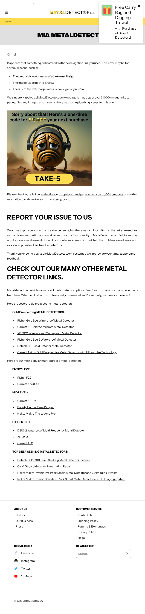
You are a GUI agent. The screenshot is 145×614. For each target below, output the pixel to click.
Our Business (24, 521)
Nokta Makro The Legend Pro (36, 413)
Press (19, 526)
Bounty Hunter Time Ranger (35, 407)
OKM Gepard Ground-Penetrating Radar (44, 466)
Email (83, 554)
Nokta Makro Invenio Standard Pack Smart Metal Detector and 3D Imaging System (71, 479)
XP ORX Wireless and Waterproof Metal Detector (49, 333)
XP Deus (22, 437)
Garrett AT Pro (26, 401)
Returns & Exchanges (91, 526)
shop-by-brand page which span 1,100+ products (91, 194)
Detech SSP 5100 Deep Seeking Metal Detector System (53, 460)
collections (48, 194)
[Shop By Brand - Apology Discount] (72, 148)
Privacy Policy (86, 532)
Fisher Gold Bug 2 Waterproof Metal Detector (46, 339)
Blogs (81, 537)
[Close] (139, 6)
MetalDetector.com (51, 97)
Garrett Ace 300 (28, 384)
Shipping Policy (87, 521)
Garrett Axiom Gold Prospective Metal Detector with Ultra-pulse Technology (67, 352)
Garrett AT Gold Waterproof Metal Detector (45, 327)
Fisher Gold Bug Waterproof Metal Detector (45, 320)
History (20, 515)
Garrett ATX (25, 443)
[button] (8, 12)
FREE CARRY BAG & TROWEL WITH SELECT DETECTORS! (72, 3)
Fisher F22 (24, 377)
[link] (121, 22)
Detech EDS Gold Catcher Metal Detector (44, 346)
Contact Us (84, 515)
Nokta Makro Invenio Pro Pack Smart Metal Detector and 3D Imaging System (67, 472)
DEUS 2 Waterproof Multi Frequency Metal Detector (51, 430)
